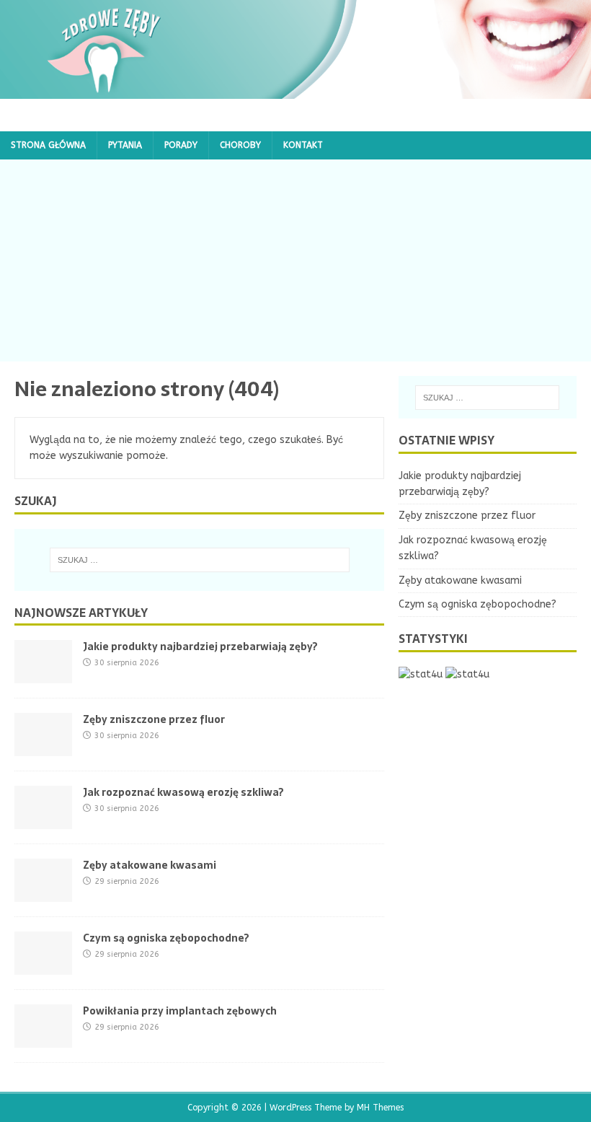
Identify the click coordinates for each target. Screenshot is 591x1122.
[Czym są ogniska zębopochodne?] (43, 966)
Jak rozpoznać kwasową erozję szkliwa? (183, 792)
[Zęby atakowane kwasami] (43, 893)
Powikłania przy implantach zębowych (180, 1011)
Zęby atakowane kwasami (149, 865)
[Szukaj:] (199, 560)
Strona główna (48, 145)
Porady (180, 145)
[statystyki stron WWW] (421, 674)
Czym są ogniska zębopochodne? (166, 938)
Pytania (125, 145)
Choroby (240, 145)
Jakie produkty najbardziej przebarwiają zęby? (200, 646)
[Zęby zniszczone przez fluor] (43, 748)
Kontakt (303, 145)
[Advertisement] (295, 260)
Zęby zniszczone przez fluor (154, 719)
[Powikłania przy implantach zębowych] (43, 1039)
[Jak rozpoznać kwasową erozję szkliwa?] (43, 821)
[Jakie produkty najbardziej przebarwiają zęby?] (43, 675)
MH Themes (380, 1108)
